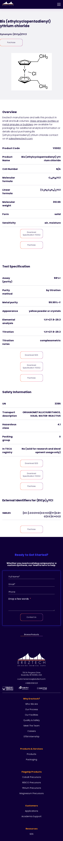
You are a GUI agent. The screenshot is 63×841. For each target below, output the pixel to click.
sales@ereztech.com (21, 138)
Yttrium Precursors (31, 787)
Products (31, 754)
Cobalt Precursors (31, 777)
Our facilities (31, 714)
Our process (31, 709)
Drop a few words (18, 599)
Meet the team (32, 725)
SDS (31, 834)
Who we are (31, 704)
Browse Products (31, 634)
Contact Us (31, 617)
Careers (31, 731)
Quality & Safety (31, 720)
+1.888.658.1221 (31, 683)
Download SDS (31, 355)
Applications (31, 810)
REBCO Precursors (31, 782)
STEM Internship (31, 736)
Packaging (31, 759)
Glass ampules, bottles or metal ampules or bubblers (30, 122)
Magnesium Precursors (31, 793)
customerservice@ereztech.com (31, 679)
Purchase (11, 42)
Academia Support (31, 816)
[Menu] (59, 4)
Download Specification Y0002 (31, 233)
